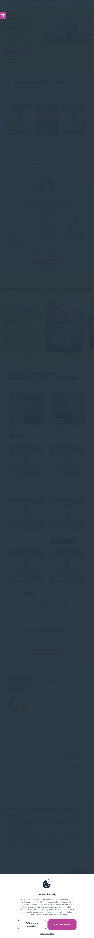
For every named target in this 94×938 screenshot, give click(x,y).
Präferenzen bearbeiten (32, 924)
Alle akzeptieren (62, 924)
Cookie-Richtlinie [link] (47, 933)
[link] (3, 15)
